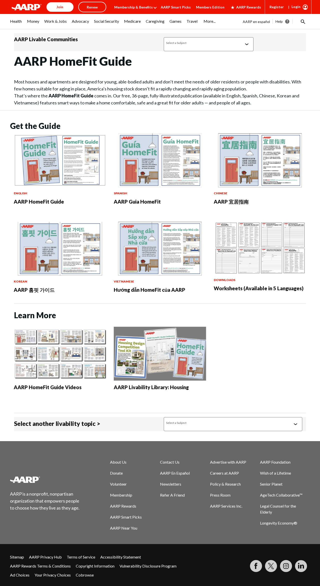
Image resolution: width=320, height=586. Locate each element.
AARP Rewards (248, 7)
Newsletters (170, 484)
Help (279, 21)
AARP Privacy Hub (45, 557)
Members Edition (210, 7)
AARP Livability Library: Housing (151, 387)
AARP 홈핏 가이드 (34, 290)
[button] (302, 21)
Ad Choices (20, 575)
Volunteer (118, 484)
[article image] (60, 185)
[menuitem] (16, 24)
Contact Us (170, 462)
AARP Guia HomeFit (137, 202)
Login (296, 6)
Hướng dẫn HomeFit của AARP (149, 290)
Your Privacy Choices (52, 575)
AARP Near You (123, 528)
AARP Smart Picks (176, 7)
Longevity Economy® (278, 523)
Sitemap (17, 557)
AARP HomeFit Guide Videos (48, 387)
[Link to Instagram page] (286, 566)
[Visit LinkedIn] (301, 566)
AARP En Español (175, 473)
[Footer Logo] (45, 479)
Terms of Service (81, 557)
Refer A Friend (172, 495)
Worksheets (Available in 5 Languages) (259, 288)
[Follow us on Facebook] (256, 566)
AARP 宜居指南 (231, 202)
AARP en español (256, 21)
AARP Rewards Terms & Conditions (40, 566)
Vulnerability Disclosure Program (148, 566)
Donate (116, 473)
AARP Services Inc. (226, 506)
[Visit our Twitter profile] (271, 566)
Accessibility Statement (120, 557)
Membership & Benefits (133, 7)
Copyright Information (95, 566)
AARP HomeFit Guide (39, 202)
